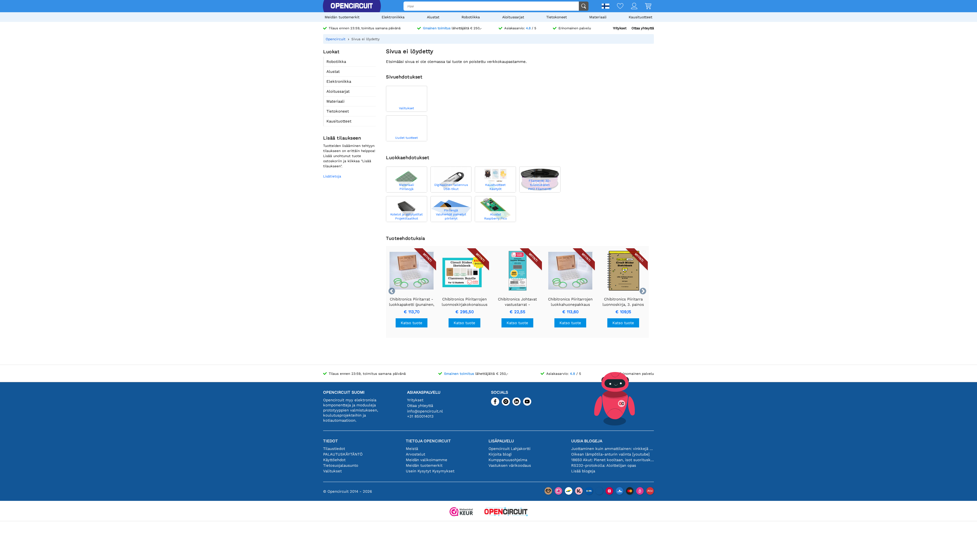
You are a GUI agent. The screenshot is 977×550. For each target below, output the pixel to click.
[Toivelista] (616, 6)
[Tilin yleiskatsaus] (630, 6)
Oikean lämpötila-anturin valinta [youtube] (610, 454)
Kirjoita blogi (500, 454)
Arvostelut (415, 454)
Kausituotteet (640, 17)
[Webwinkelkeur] (461, 512)
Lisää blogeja (583, 471)
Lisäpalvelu (501, 440)
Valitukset (332, 471)
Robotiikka (471, 17)
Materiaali (598, 17)
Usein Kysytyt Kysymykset (430, 471)
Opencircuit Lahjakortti (509, 448)
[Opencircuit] (352, 6)
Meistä (412, 448)
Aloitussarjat (513, 17)
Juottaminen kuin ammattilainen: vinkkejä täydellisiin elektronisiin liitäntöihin (612, 448)
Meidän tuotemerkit (342, 17)
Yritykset (619, 28)
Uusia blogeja (586, 440)
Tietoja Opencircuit (428, 440)
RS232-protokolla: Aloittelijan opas (603, 465)
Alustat (433, 17)
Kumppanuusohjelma (508, 460)
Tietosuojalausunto (340, 465)
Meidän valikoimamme (426, 460)
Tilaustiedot (334, 448)
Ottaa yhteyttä (642, 28)
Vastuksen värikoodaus (510, 465)
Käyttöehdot (334, 460)
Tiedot (330, 440)
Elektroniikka (393, 17)
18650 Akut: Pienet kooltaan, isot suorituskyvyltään (612, 460)
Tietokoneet (556, 17)
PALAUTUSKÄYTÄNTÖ (343, 454)
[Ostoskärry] (644, 6)
